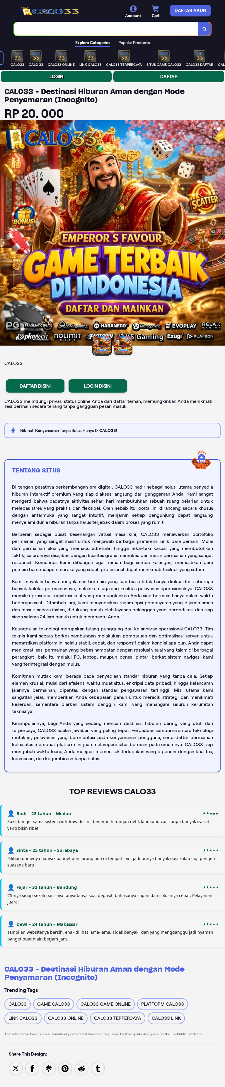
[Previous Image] (4, 233)
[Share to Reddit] (81, 1068)
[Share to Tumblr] (98, 1068)
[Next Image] (220, 233)
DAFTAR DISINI (35, 385)
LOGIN (56, 76)
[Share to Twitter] (16, 1068)
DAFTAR (169, 76)
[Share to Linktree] (49, 1068)
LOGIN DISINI (98, 385)
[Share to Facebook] (32, 1068)
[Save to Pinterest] (65, 1068)
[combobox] (106, 29)
